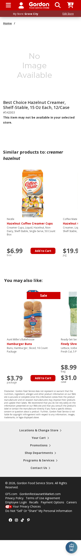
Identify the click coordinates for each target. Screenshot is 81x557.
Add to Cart (43, 251)
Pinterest (28, 520)
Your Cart (39, 438)
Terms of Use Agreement (43, 498)
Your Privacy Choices (27, 506)
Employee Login (16, 502)
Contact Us (39, 468)
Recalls (33, 502)
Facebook (10, 520)
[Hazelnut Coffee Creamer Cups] (33, 193)
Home (7, 23)
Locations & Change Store (38, 430)
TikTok (22, 520)
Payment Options (52, 502)
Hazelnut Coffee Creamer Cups (30, 221)
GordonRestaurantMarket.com (40, 494)
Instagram (16, 520)
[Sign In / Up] (21, 5)
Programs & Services (38, 460)
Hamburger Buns (20, 342)
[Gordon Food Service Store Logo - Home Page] (39, 5)
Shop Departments (39, 453)
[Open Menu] (8, 5)
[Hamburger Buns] (33, 314)
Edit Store (68, 13)
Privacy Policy (14, 498)
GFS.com (11, 494)
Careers (71, 502)
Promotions (39, 445)
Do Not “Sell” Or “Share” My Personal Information (38, 511)
